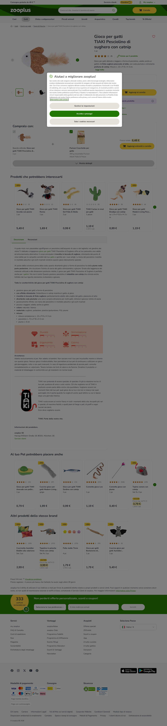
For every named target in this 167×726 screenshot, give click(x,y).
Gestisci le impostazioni (84, 106)
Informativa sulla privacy (59, 100)
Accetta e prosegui (84, 113)
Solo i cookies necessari (84, 121)
